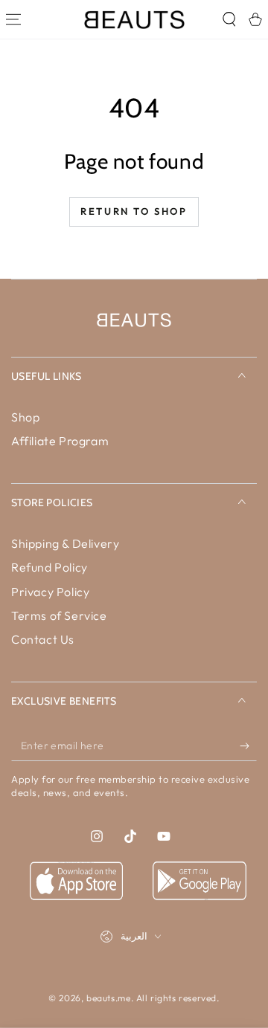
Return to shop (133, 211)
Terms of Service (59, 615)
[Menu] (13, 19)
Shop (25, 417)
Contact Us (42, 639)
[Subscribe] (248, 746)
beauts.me (108, 997)
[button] (229, 19)
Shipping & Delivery (65, 543)
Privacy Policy (50, 591)
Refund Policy (49, 567)
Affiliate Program (60, 440)
